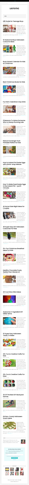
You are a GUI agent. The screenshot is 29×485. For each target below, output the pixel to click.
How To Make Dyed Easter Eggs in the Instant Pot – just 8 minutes (14, 186)
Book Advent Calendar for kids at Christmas (14, 62)
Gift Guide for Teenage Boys (13, 21)
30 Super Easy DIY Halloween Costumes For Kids (13, 228)
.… (18, 442)
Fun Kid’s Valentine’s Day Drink (14, 102)
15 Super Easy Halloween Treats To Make (12, 334)
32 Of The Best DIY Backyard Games (13, 396)
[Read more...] (21, 34)
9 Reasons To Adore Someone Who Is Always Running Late (14, 121)
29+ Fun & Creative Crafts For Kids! (14, 375)
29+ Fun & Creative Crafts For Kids (14, 355)
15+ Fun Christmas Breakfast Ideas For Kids (13, 249)
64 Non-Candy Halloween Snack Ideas (12, 417)
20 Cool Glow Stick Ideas (12, 292)
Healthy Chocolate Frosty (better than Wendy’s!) (12, 271)
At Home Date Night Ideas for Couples (13, 207)
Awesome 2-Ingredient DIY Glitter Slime (13, 313)
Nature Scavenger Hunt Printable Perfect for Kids (12, 142)
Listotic (14, 8)
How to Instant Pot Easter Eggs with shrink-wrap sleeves (14, 163)
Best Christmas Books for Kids (14, 82)
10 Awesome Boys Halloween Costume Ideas (13, 41)
